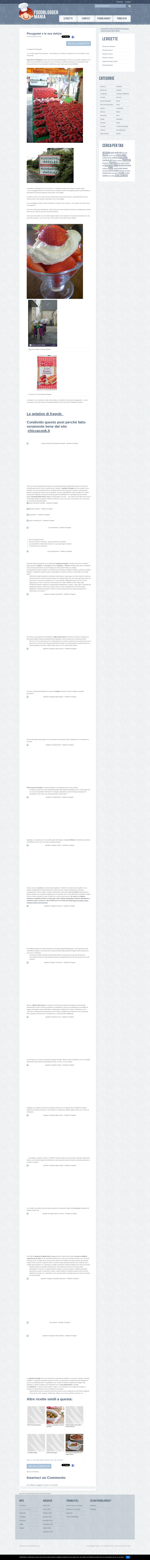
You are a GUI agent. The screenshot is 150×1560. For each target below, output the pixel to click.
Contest (102, 97)
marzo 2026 (47, 1509)
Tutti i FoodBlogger (72, 1517)
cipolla (109, 157)
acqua (106, 152)
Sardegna (119, 119)
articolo (118, 152)
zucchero (60, 1460)
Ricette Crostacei (107, 58)
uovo (109, 176)
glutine (127, 163)
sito (55, 1460)
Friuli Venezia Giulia (106, 104)
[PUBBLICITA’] (122, 18)
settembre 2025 (48, 1532)
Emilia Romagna (105, 101)
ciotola (104, 158)
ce (31, 1460)
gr (103, 165)
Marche (102, 112)
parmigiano (105, 170)
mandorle (105, 168)
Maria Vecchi (37, 36)
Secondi (103, 123)
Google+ (22, 1528)
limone (47, 1460)
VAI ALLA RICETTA (78, 43)
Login (39, 1485)
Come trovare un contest (74, 1505)
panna (125, 168)
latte (116, 165)
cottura (115, 157)
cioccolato (121, 155)
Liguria (102, 108)
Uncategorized (121, 130)
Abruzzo (103, 86)
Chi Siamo (22, 1505)
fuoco (118, 163)
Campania (103, 94)
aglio (112, 152)
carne (114, 155)
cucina (105, 160)
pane (120, 168)
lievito (121, 165)
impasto (108, 165)
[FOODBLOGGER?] (104, 18)
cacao (110, 155)
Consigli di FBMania (122, 94)
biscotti (124, 153)
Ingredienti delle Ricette (110, 61)
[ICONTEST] (86, 18)
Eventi (118, 101)
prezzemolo (114, 173)
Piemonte (103, 115)
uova (104, 175)
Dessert (118, 97)
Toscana (103, 126)
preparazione (106, 173)
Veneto (118, 134)
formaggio (105, 163)
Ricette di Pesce (107, 50)
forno (112, 162)
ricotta (127, 173)
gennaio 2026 (47, 1517)
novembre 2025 (48, 1524)
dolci (114, 160)
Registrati (120, 2)
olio (110, 168)
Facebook (119, 160)
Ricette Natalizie (107, 65)
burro (105, 154)
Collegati (128, 2)
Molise (118, 112)
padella (116, 168)
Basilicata (103, 90)
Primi (117, 115)
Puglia (102, 119)
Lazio (118, 104)
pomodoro (127, 170)
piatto (116, 170)
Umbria (102, 130)
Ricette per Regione (108, 46)
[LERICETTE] (68, 18)
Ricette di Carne (107, 54)
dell (110, 160)
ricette (121, 172)
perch (52, 1460)
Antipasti (119, 86)
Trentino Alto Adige (122, 126)
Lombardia (119, 108)
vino (112, 176)
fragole (42, 1460)
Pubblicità (22, 1513)
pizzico (121, 170)
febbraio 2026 (47, 1513)
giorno (123, 163)
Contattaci (22, 1517)
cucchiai (123, 157)
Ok (128, 1557)
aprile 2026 (46, 1505)
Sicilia (118, 123)
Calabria (119, 90)
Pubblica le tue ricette (73, 1509)
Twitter (21, 1524)
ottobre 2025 (47, 1528)
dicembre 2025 (47, 1520)
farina (126, 160)
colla (34, 1460)
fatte (37, 1460)
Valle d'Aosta (104, 134)
